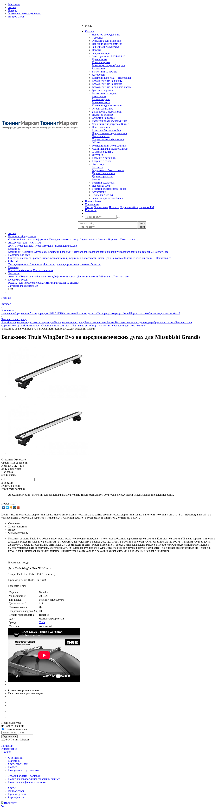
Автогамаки (99, 191)
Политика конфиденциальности (27, 782)
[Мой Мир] (14, 507)
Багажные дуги (101, 99)
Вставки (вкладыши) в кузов (108, 65)
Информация (9, 748)
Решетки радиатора (103, 182)
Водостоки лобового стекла (108, 170)
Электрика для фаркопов (106, 40)
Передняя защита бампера (107, 43)
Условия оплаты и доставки (24, 775)
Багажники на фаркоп (104, 93)
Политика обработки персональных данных (34, 778)
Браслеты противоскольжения (109, 120)
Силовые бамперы (102, 151)
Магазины (14, 760)
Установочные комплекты (107, 111)
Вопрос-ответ (16, 790)
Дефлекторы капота (103, 173)
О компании (101, 207)
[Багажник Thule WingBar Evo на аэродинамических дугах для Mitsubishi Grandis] (48, 396)
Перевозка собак (101, 185)
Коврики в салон (102, 161)
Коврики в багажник (104, 157)
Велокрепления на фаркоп (107, 83)
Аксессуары (99, 96)
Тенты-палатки (101, 136)
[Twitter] (7, 507)
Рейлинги (97, 179)
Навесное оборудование (106, 34)
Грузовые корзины (102, 90)
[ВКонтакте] (4, 507)
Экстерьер (98, 164)
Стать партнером (18, 763)
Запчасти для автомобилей (107, 198)
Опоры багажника (102, 108)
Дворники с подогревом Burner (110, 124)
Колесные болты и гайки (106, 130)
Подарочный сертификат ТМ (137, 207)
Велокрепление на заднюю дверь (111, 87)
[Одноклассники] (11, 507)
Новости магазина (16, 729)
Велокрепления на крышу (107, 80)
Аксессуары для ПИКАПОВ (108, 56)
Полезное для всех (102, 114)
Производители (17, 794)
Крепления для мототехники (108, 105)
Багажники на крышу (104, 71)
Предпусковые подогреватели (109, 133)
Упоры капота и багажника (108, 139)
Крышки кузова (101, 62)
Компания (7, 745)
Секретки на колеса (103, 117)
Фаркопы (97, 37)
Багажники (98, 68)
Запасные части (101, 102)
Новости (114, 207)
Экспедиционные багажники (109, 145)
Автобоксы (98, 74)
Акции (12, 233)
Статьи (89, 207)
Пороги (96, 49)
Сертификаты (16, 797)
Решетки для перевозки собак (109, 188)
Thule (42, 622)
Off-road (96, 142)
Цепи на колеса (101, 127)
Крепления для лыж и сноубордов (112, 77)
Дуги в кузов (99, 59)
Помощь (6, 751)
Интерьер (97, 154)
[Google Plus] (18, 507)
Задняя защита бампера (105, 46)
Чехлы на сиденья (102, 194)
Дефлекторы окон (102, 176)
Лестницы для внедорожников (110, 148)
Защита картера (101, 53)
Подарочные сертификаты (23, 770)
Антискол (97, 167)
